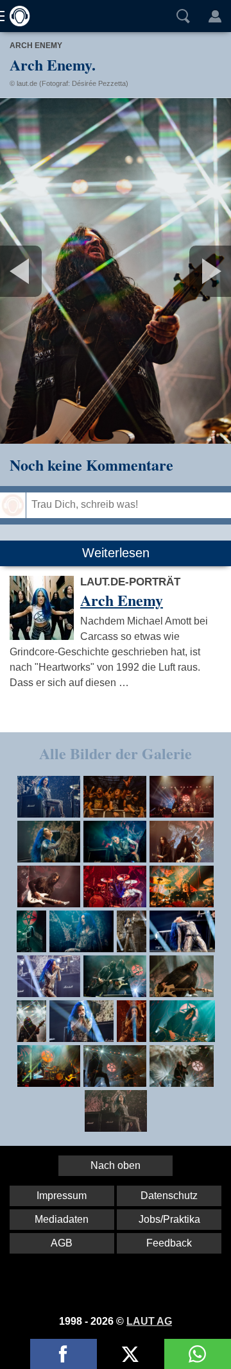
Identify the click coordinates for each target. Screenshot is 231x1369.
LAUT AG (149, 1321)
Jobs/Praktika (169, 1219)
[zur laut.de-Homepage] (16, 16)
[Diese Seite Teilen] (63, 1354)
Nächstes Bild (115, 271)
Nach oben (115, 1165)
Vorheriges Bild (38, 271)
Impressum (62, 1195)
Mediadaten (62, 1219)
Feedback (169, 1243)
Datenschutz (169, 1195)
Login (215, 16)
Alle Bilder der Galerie (115, 753)
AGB (62, 1243)
